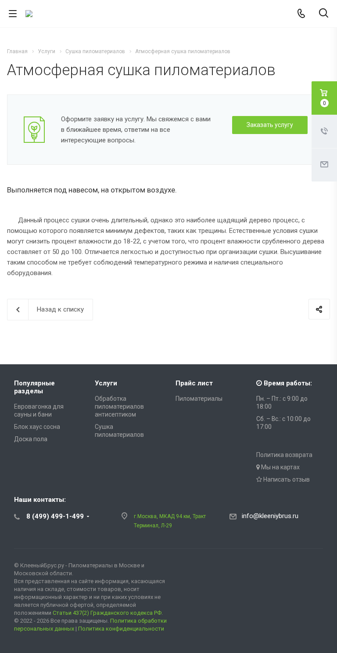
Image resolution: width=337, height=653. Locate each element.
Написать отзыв (286, 479)
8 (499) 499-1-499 (55, 516)
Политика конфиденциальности (121, 628)
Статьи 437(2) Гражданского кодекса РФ (107, 612)
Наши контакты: (40, 500)
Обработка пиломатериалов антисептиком (119, 406)
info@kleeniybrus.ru (270, 516)
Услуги (106, 383)
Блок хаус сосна (37, 426)
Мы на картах (280, 467)
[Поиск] (323, 13)
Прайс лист (194, 383)
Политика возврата (284, 454)
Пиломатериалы (199, 398)
